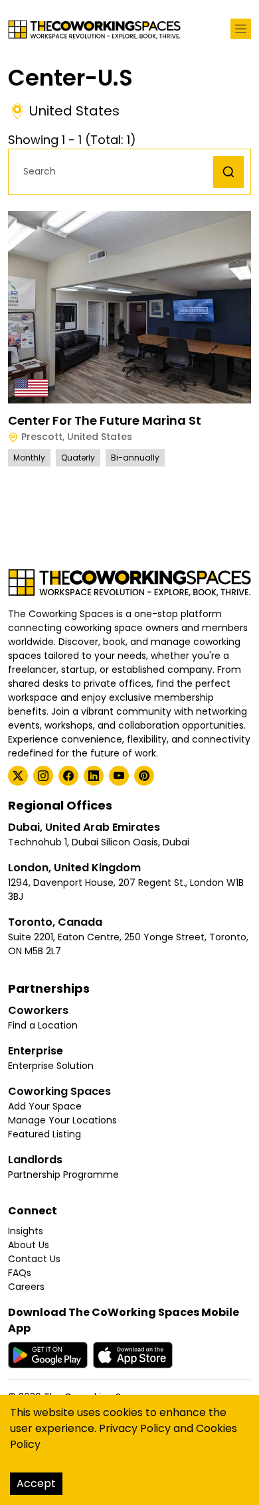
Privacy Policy (135, 1428)
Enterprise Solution (51, 1065)
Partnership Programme (63, 1174)
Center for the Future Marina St (104, 420)
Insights (25, 1231)
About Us (28, 1245)
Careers (26, 1286)
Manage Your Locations (62, 1120)
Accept (36, 1483)
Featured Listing (44, 1134)
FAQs (19, 1272)
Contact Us (34, 1258)
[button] (114, 172)
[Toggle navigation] (240, 29)
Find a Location (43, 1025)
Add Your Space (45, 1106)
